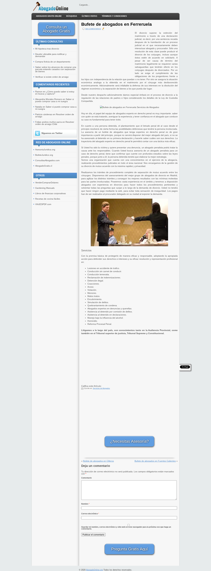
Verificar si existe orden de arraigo (52, 77)
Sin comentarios (93, 29)
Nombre (85, 504)
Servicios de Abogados (101, 388)
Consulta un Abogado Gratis (56, 29)
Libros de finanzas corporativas (50, 193)
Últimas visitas (89, 16)
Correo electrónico (90, 514)
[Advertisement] (107, 53)
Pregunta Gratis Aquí (129, 549)
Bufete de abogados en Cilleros (98, 461)
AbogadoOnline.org (94, 570)
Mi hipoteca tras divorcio (47, 48)
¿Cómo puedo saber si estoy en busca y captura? (54, 92)
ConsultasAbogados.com (47, 160)
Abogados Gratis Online (49, 16)
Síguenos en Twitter (51, 133)
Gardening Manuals (45, 188)
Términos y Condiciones (114, 16)
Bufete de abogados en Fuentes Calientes (155, 461)
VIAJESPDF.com (43, 204)
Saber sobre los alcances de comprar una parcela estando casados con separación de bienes (55, 69)
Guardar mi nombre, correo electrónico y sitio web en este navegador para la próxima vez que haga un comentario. (126, 528)
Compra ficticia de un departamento (52, 61)
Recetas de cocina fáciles (47, 199)
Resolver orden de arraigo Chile (54, 123)
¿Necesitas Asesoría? (129, 441)
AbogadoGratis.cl (43, 166)
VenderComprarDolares (46, 182)
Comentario (86, 478)
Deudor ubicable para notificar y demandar (50, 55)
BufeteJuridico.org (44, 155)
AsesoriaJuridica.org (45, 149)
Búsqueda (71, 16)
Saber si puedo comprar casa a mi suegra (54, 100)
